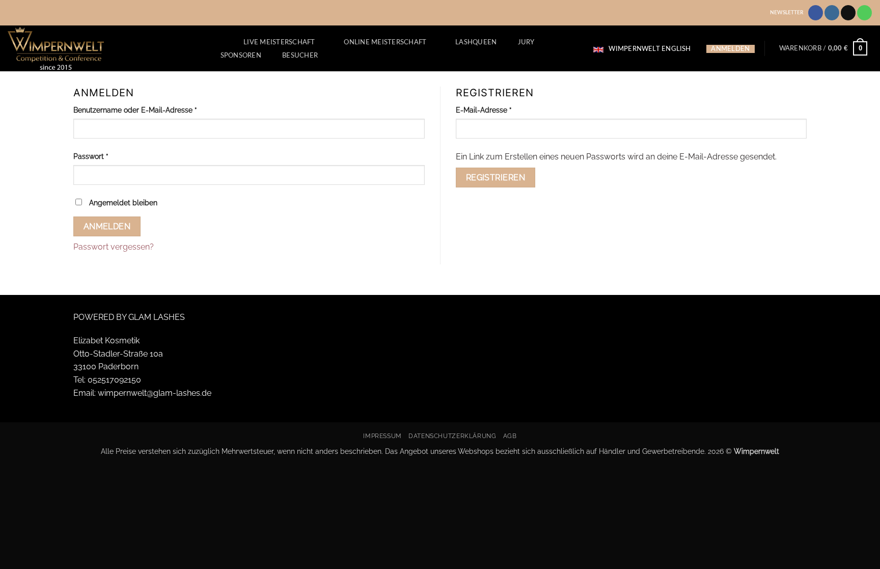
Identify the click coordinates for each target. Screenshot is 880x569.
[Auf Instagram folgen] (831, 12)
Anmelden (107, 226)
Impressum (382, 436)
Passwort (110, 155)
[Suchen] (219, 41)
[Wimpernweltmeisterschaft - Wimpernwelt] (101, 48)
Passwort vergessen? (113, 247)
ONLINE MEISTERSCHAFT (385, 42)
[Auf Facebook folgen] (815, 12)
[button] (823, 48)
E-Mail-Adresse (503, 109)
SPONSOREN (241, 55)
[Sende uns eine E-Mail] (848, 12)
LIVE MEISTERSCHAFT (279, 42)
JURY (526, 42)
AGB (510, 436)
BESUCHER (300, 55)
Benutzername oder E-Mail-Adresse (154, 109)
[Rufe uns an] (864, 12)
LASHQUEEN (476, 42)
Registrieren (496, 177)
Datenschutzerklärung (452, 436)
